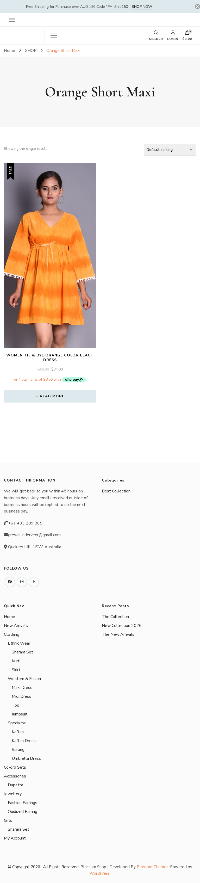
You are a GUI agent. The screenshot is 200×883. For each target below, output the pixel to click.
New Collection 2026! (122, 625)
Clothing (11, 634)
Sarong (18, 749)
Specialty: (17, 723)
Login (172, 38)
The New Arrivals (118, 634)
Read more (52, 396)
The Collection (115, 617)
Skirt (16, 670)
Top (15, 705)
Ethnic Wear (19, 643)
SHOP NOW (142, 6)
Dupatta (15, 785)
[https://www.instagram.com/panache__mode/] (22, 582)
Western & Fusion (24, 679)
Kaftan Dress (24, 741)
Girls (8, 820)
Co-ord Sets (15, 767)
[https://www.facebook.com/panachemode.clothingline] (10, 582)
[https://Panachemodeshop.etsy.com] (34, 582)
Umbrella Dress (26, 758)
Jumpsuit (20, 714)
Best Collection (116, 491)
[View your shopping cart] (187, 33)
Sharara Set (22, 652)
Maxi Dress (22, 687)
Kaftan (18, 732)
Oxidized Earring (22, 811)
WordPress (100, 873)
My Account (15, 838)
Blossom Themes (152, 866)
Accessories (15, 776)
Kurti (16, 661)
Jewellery (13, 794)
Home (9, 617)
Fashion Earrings (22, 803)
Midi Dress (21, 696)
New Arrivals (16, 625)
